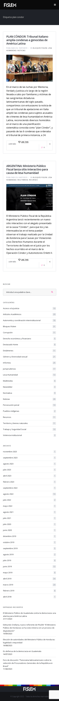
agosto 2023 (29, 463)
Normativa (29, 393)
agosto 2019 (29, 554)
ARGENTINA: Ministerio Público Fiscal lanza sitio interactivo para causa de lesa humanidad (27, 169)
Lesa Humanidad (29, 374)
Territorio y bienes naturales (29, 423)
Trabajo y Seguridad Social (29, 429)
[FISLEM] (10, 4)
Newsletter (29, 387)
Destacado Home (29, 344)
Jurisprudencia (29, 369)
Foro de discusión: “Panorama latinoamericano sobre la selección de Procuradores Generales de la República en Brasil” (28, 663)
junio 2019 (29, 566)
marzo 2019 (29, 584)
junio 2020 (29, 530)
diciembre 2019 (29, 536)
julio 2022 (29, 500)
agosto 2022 (29, 494)
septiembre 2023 (29, 457)
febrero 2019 (29, 590)
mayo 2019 (29, 572)
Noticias (21, 50)
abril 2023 (29, 475)
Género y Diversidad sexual (29, 356)
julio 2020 (29, 524)
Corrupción (29, 332)
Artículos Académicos (29, 314)
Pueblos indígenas (29, 411)
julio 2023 (29, 469)
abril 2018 (29, 596)
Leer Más (12, 144)
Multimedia (22, 180)
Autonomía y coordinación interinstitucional (29, 320)
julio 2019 (29, 560)
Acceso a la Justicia (29, 308)
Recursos (33, 180)
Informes (29, 362)
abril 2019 (29, 578)
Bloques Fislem (40, 48)
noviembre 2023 (29, 451)
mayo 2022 (29, 506)
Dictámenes (29, 350)
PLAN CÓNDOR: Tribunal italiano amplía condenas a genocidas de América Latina (27, 40)
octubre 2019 (29, 542)
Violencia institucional (29, 435)
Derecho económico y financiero (29, 338)
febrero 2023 (29, 481)
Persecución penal (29, 405)
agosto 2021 (29, 512)
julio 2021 (29, 518)
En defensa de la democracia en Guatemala (22, 651)
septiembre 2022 (29, 488)
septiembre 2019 (29, 548)
